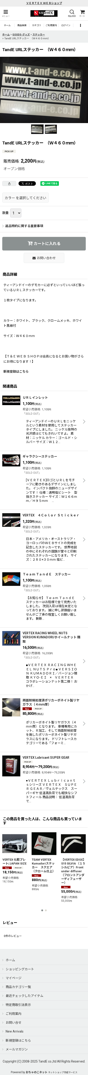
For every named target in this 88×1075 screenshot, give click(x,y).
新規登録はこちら (16, 371)
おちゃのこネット (36, 1072)
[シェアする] (9, 183)
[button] (5, 13)
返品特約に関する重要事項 (24, 226)
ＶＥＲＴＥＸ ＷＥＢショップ (44, 3)
